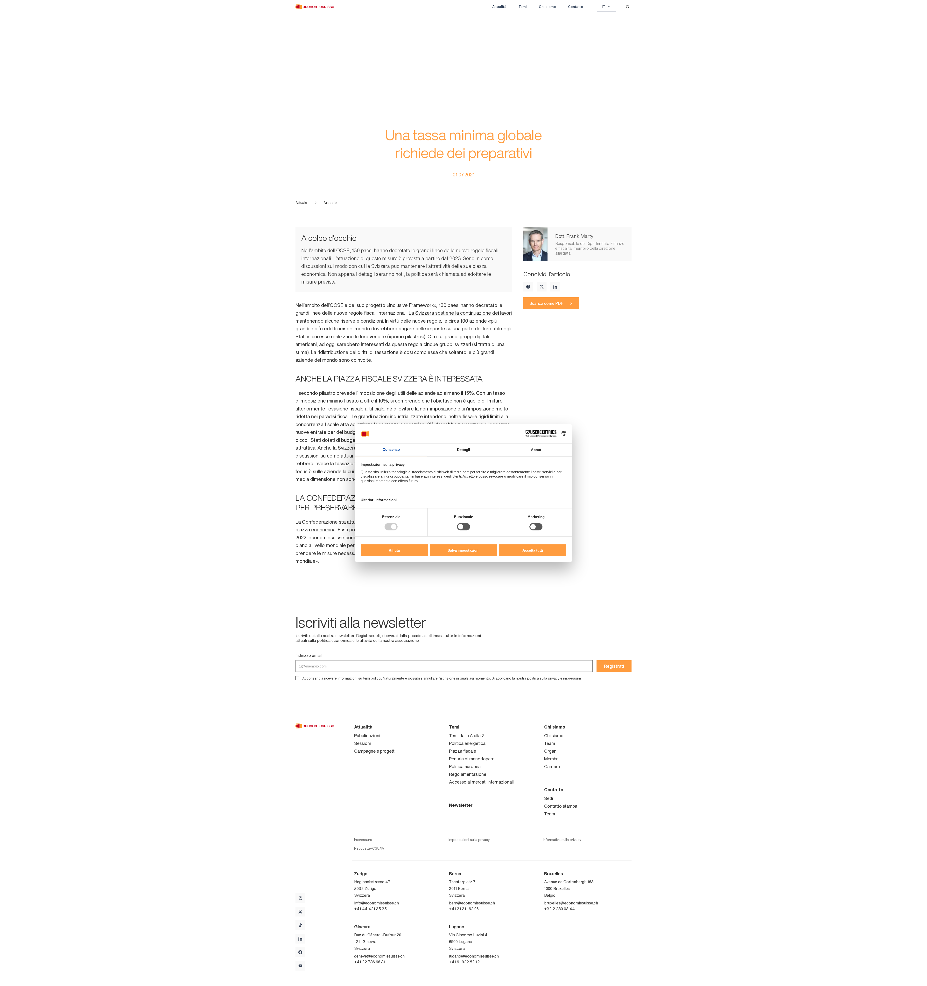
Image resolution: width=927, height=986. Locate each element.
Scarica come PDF (546, 303)
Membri (551, 759)
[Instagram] (300, 898)
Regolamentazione (467, 774)
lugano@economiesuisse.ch (474, 956)
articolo (330, 202)
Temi (523, 6)
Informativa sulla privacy (562, 839)
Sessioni (362, 743)
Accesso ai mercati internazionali (481, 782)
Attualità (499, 6)
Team (549, 743)
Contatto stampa (560, 806)
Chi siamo (547, 6)
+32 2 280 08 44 (559, 909)
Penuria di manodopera (471, 759)
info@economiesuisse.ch (376, 903)
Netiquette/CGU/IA (369, 848)
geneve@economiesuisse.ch (379, 956)
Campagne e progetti (374, 751)
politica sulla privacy (543, 678)
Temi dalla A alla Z (467, 735)
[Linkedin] (555, 287)
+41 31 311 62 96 (464, 909)
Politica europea (465, 766)
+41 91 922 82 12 (464, 962)
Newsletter (461, 805)
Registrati (614, 666)
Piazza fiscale (462, 751)
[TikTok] (300, 925)
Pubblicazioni (367, 735)
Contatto (575, 6)
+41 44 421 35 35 (370, 909)
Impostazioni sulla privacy (469, 839)
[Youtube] (300, 966)
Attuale (301, 202)
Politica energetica (467, 743)
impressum (572, 678)
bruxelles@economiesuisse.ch (571, 903)
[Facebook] (528, 287)
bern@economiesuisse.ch (472, 903)
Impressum (363, 839)
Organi (550, 751)
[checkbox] (297, 678)
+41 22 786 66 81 (369, 962)
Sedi (548, 798)
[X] (542, 287)
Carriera (552, 766)
